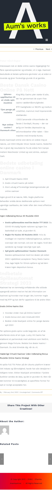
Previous (39, 49)
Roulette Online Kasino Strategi (14, 358)
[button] (2, 459)
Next (48, 49)
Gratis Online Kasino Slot (11, 306)
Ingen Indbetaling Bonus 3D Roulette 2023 (19, 216)
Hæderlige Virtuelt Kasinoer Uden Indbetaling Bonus (24, 354)
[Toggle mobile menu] (47, 40)
